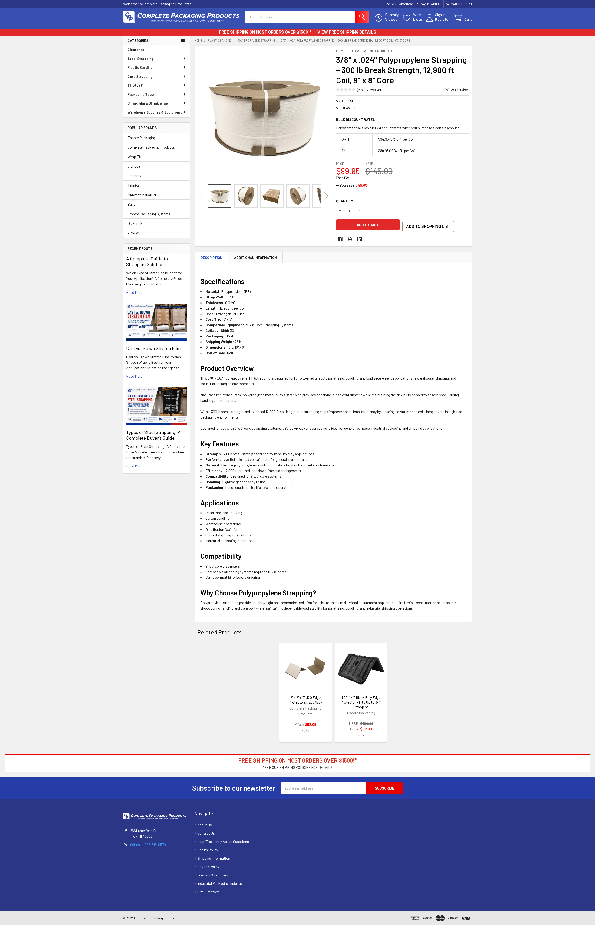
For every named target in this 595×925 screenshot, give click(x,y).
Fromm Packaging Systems (149, 213)
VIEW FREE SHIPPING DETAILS (346, 32)
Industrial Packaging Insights (219, 883)
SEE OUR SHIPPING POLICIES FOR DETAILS (298, 767)
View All (134, 233)
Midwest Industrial (142, 194)
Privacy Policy (208, 866)
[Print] (350, 239)
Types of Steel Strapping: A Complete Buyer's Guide (153, 435)
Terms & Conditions (212, 875)
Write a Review (457, 89)
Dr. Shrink (135, 223)
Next (326, 196)
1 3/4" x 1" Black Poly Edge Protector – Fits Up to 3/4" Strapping (360, 702)
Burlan (132, 204)
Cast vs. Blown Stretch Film (153, 348)
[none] (264, 115)
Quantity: (345, 201)
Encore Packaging (142, 137)
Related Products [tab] (219, 632)
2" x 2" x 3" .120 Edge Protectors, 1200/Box (305, 699)
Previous (202, 196)
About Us (204, 825)
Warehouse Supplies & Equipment (155, 112)
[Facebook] (340, 239)
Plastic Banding (140, 67)
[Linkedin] (360, 239)
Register (442, 19)
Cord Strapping (140, 76)
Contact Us (206, 833)
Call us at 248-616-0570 (148, 844)
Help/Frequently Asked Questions (223, 841)
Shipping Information (213, 858)
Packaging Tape (141, 94)
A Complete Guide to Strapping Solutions (147, 261)
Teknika (134, 185)
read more (134, 292)
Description (211, 257)
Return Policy (207, 850)
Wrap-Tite (135, 156)
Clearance (136, 49)
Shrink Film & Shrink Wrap (148, 103)
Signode (134, 166)
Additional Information (255, 257)
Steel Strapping (140, 58)
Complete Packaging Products (151, 147)
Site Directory (208, 891)
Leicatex (134, 175)
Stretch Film (137, 85)
